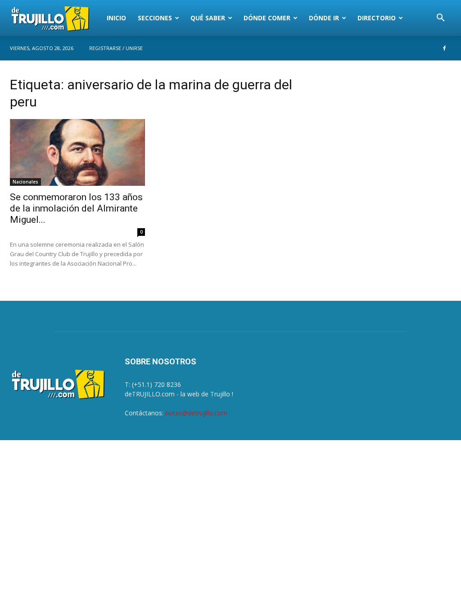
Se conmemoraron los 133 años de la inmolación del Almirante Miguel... (76, 208)
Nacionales (25, 182)
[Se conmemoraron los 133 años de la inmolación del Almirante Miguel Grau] (77, 152)
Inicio (116, 18)
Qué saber (207, 18)
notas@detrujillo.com (196, 413)
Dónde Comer (267, 18)
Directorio (376, 18)
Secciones (155, 18)
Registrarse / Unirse (116, 48)
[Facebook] (444, 48)
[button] (440, 18)
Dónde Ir (324, 18)
